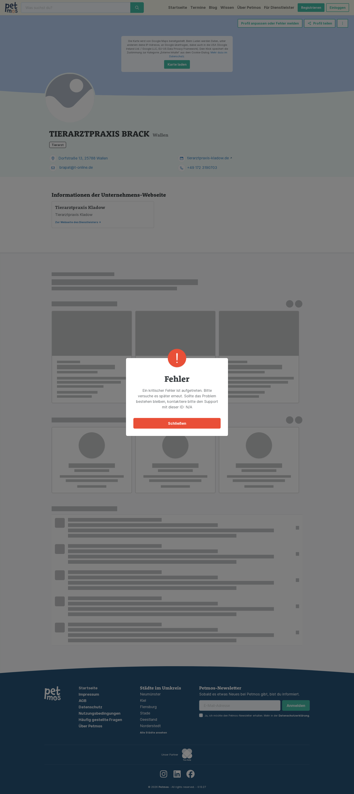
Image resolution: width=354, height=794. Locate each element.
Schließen (177, 423)
